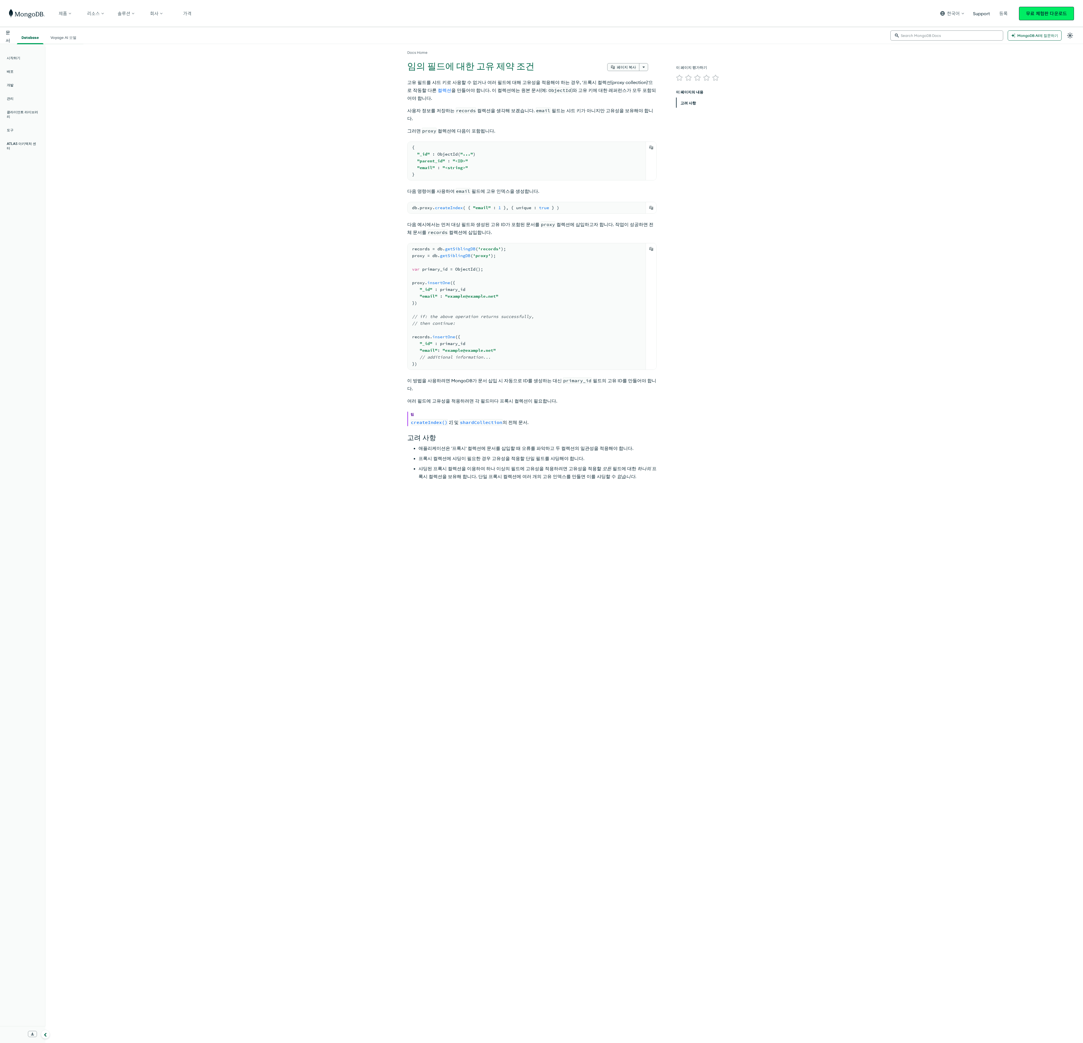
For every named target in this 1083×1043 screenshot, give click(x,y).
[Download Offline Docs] (32, 1034)
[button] (952, 13)
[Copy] (651, 147)
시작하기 (13, 58)
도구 (10, 130)
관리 (10, 98)
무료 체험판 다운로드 (1046, 13)
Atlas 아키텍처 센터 (21, 146)
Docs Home (417, 52)
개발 (10, 85)
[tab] (30, 37)
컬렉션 (444, 90)
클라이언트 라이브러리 (22, 114)
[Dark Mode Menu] (1070, 35)
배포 (10, 71)
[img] (679, 77)
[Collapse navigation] (45, 1034)
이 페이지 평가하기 (691, 67)
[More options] (643, 67)
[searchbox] (946, 35)
